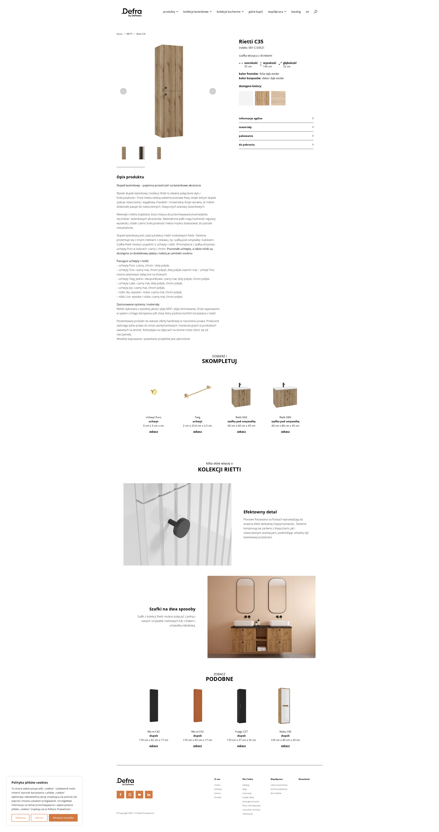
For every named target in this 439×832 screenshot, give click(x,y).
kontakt (217, 797)
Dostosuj (21, 817)
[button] (276, 118)
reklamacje (247, 814)
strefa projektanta (279, 789)
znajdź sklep (248, 797)
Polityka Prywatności (144, 813)
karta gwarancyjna (250, 801)
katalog (296, 12)
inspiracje (247, 793)
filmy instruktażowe (251, 806)
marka (217, 785)
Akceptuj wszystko (63, 817)
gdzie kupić (256, 12)
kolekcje (218, 789)
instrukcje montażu (251, 810)
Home (119, 33)
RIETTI (129, 33)
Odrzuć (39, 817)
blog (244, 789)
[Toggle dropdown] (177, 11)
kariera (217, 793)
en (307, 12)
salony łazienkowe (279, 785)
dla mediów (276, 793)
